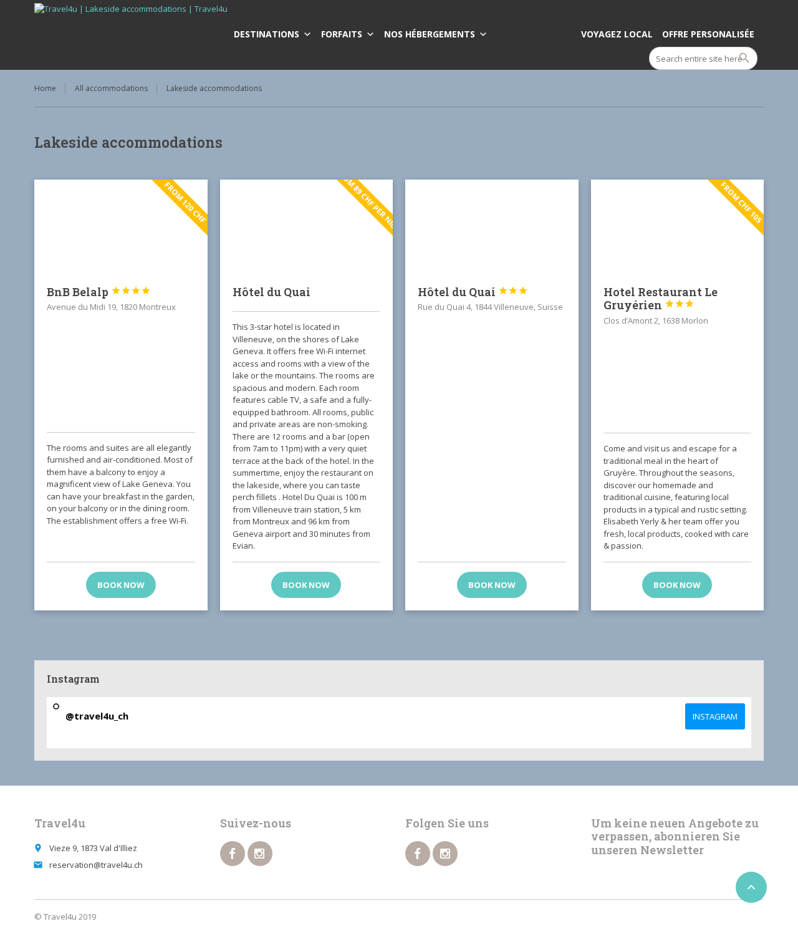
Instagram (715, 716)
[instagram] (260, 853)
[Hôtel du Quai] (492, 226)
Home (45, 88)
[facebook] (232, 853)
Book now (121, 584)
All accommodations (111, 88)
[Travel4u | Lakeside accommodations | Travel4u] (131, 34)
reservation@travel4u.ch (96, 864)
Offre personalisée (708, 34)
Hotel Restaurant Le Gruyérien (660, 298)
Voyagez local (617, 34)
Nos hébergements (429, 34)
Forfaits (341, 34)
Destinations (266, 34)
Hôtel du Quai (271, 291)
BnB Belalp (99, 291)
